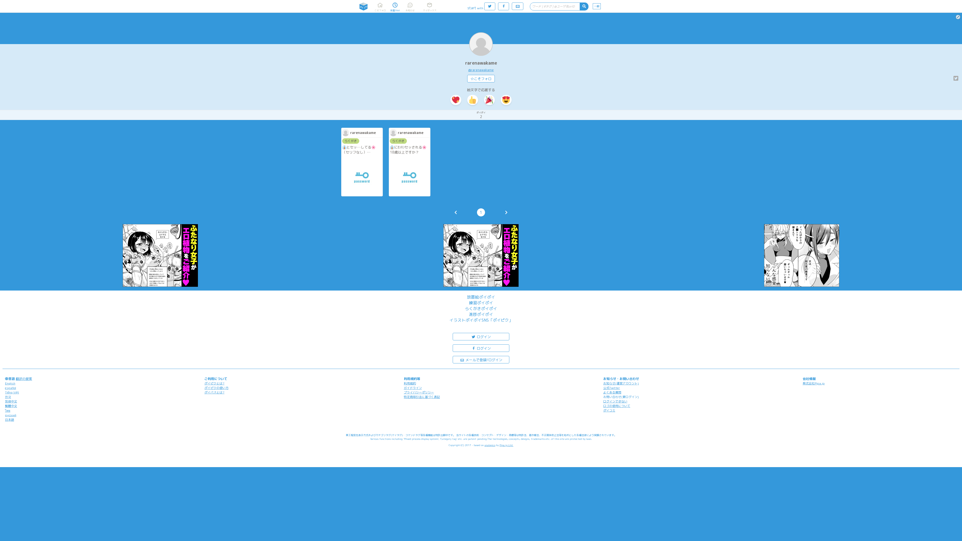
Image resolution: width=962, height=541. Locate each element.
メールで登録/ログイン (483, 359)
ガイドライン (413, 388)
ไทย (7, 411)
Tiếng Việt (12, 392)
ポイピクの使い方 (216, 388)
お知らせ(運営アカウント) (621, 383)
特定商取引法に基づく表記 (422, 397)
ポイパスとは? (214, 392)
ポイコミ (609, 410)
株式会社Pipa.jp (814, 383)
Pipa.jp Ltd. (506, 445)
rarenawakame (481, 63)
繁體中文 (11, 406)
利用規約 (410, 383)
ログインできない (615, 401)
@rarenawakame (481, 70)
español (10, 388)
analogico (490, 445)
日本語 (9, 420)
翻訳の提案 (24, 378)
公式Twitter (611, 388)
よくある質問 (612, 392)
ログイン (483, 336)
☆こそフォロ (481, 78)
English (10, 383)
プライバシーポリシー (419, 392)
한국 (8, 397)
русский (10, 415)
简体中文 (11, 401)
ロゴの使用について (616, 406)
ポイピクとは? (214, 383)
